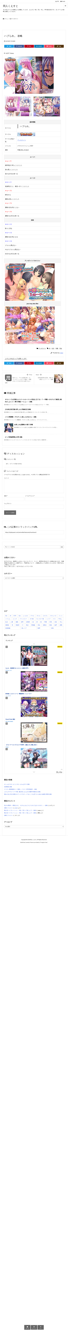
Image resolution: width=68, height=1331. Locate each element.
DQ (6, 615)
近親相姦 (7, 628)
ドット (61, 615)
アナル (32, 615)
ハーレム (7, 619)
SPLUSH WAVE (9, 721)
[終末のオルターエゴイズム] (34, 758)
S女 (20, 615)
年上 (61, 622)
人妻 (12, 622)
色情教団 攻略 (8, 786)
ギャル (38, 615)
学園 (57, 348)
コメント (6, 478)
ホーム (6, 18)
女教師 (28, 622)
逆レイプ (24, 628)
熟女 (27, 625)
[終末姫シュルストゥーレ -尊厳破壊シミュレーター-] (34, 681)
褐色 (50, 625)
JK (49, 348)
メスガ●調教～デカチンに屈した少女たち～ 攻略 (20, 417)
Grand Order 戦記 (10, 719)
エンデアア (8, 696)
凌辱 (22, 622)
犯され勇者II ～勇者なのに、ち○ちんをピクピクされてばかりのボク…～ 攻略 (25, 805)
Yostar (7, 747)
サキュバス (53, 615)
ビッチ (15, 619)
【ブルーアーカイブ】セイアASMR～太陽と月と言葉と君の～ (22, 745)
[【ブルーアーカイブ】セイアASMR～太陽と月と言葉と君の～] (34, 732)
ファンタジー (23, 619)
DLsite (59, 772)
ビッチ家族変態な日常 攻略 (13, 437)
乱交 (53, 348)
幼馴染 (7, 625)
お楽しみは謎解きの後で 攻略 (23, 424)
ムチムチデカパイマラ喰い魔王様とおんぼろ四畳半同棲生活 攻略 (22, 791)
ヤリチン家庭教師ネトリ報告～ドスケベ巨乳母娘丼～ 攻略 (20, 789)
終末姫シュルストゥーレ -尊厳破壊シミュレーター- (19, 693)
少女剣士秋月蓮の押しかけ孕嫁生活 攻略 (18, 409)
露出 (52, 628)
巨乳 (50, 622)
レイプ (48, 619)
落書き (45, 625)
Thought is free (43, 842)
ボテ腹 (32, 619)
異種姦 (33, 625)
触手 (56, 625)
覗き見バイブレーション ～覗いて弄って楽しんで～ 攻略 (20, 810)
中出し (60, 619)
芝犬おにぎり (9, 670)
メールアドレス (30, 496)
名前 (6, 496)
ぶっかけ (25, 615)
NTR (15, 615)
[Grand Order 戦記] (34, 707)
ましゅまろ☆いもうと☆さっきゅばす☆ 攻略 (17, 784)
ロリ (54, 619)
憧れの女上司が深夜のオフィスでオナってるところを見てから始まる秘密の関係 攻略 (28, 794)
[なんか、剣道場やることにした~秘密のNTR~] (34, 656)
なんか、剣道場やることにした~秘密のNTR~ (17, 668)
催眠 (17, 622)
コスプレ (45, 615)
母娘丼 (17, 625)
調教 (61, 625)
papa (61, 353)
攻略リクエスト (8, 808)
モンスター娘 (40, 619)
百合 (61, 348)
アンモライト (14, 18)
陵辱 (39, 628)
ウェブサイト (8, 503)
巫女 (56, 622)
